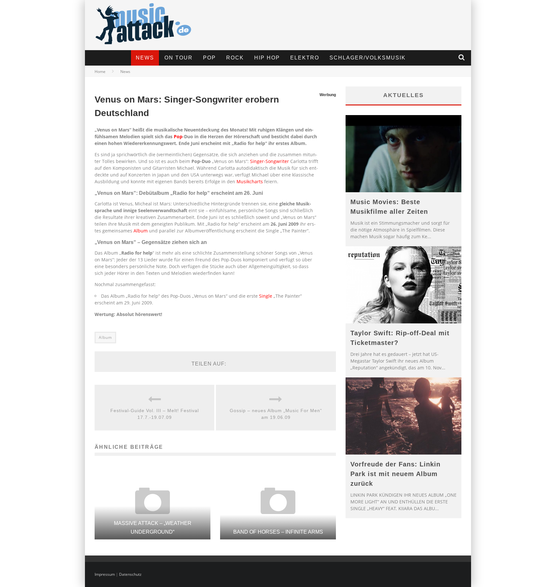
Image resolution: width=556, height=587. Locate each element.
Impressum (105, 574)
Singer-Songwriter (269, 161)
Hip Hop (267, 57)
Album (141, 231)
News (145, 57)
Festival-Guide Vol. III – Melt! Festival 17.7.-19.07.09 (154, 414)
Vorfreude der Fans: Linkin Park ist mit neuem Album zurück (395, 474)
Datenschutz (130, 574)
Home (100, 71)
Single (265, 296)
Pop (209, 57)
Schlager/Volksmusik (367, 57)
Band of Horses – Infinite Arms (278, 532)
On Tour (178, 57)
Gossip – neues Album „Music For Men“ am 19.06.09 (276, 414)
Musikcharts (249, 181)
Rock (235, 57)
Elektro (304, 57)
